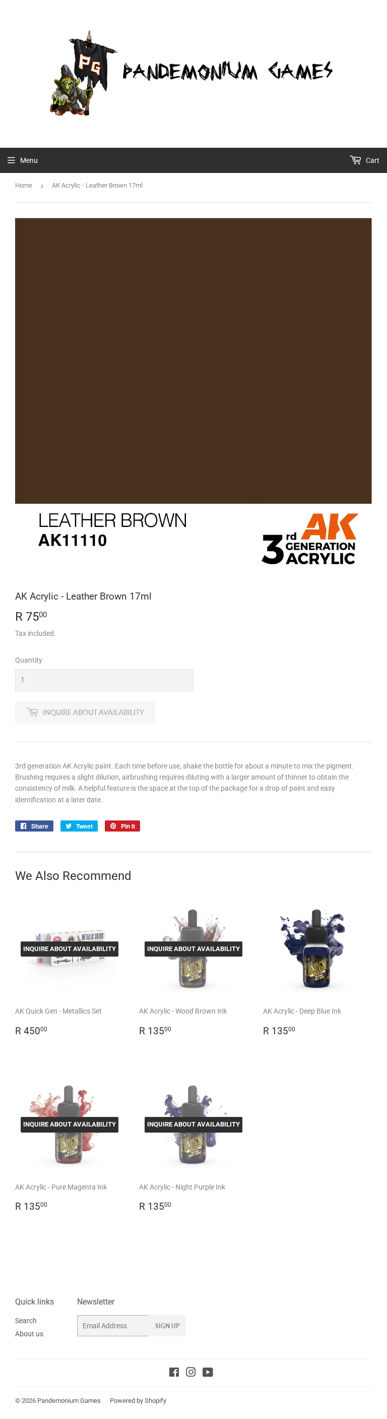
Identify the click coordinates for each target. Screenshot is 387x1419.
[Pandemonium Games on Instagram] (191, 1374)
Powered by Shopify (138, 1400)
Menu (29, 160)
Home (23, 185)
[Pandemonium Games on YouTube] (208, 1374)
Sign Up (167, 1326)
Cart (371, 160)
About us (29, 1334)
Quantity (28, 660)
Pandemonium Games (69, 1400)
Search (26, 1321)
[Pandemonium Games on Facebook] (174, 1374)
